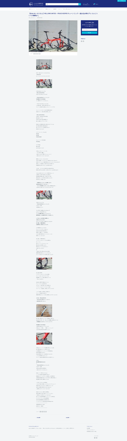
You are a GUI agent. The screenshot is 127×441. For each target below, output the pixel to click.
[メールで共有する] (39, 53)
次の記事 (67, 417)
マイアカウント (86, 4)
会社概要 (88, 428)
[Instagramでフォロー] (83, 41)
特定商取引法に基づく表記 (91, 431)
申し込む (89, 32)
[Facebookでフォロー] (81, 41)
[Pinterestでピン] (36, 53)
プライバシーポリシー (91, 429)
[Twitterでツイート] (38, 53)
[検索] (79, 4)
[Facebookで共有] (34, 53)
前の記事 (38, 417)
